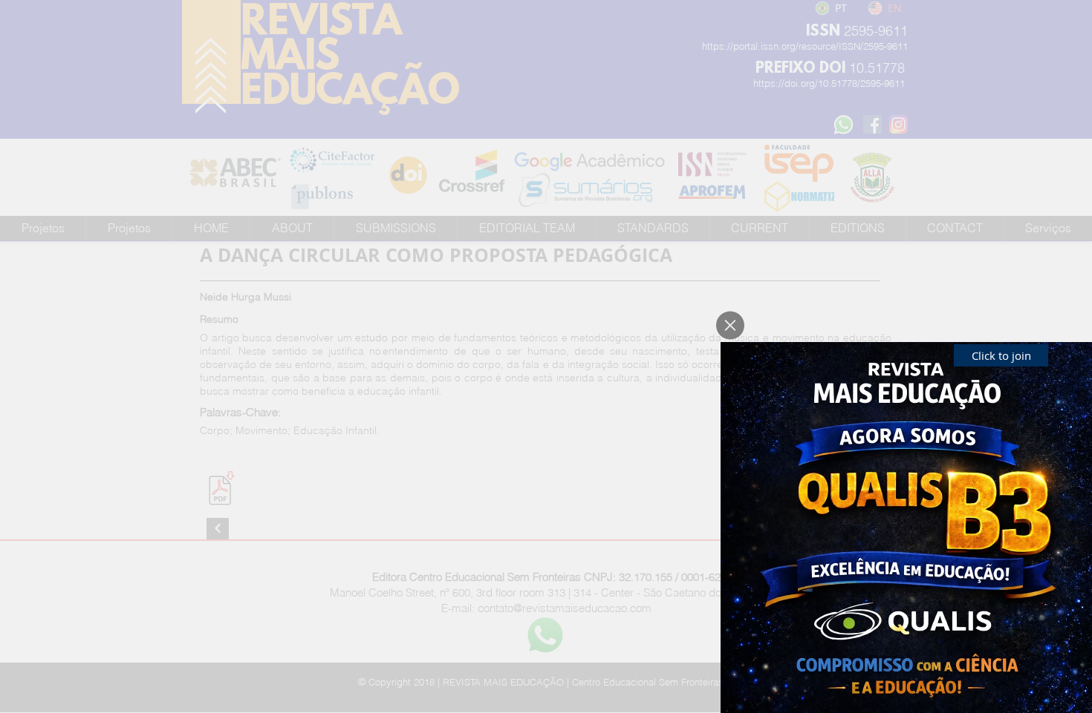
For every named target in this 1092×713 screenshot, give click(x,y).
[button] (730, 325)
